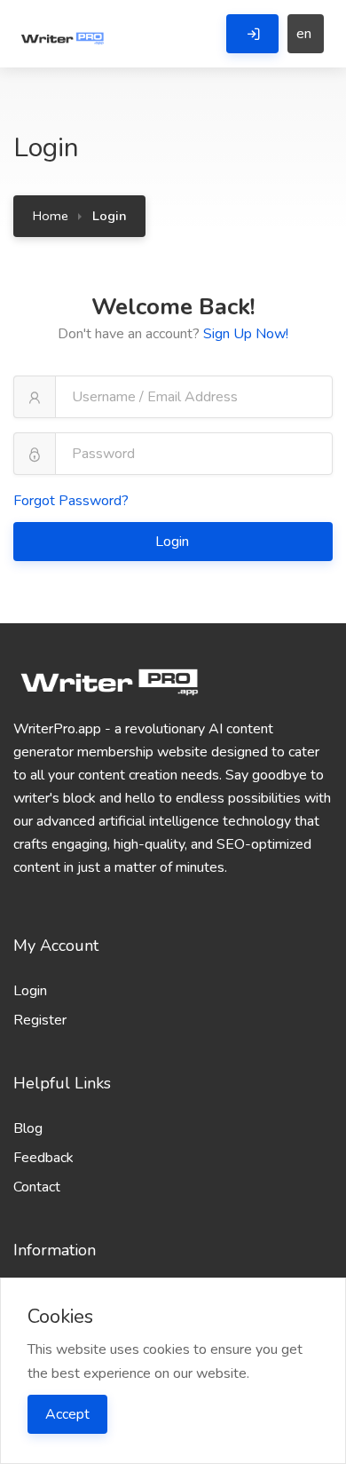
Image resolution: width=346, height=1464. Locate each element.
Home (50, 216)
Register (40, 1020)
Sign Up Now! (245, 334)
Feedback (43, 1157)
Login (174, 541)
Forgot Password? (71, 500)
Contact (36, 1187)
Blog (28, 1128)
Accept (67, 1414)
